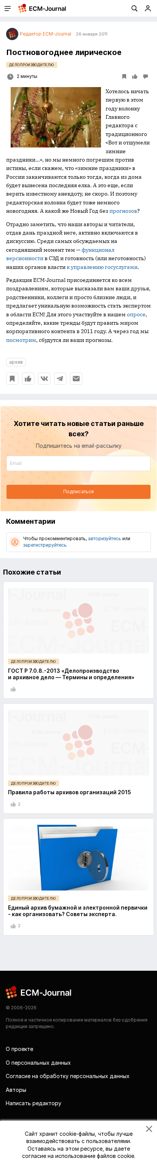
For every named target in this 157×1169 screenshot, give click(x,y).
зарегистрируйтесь (45, 545)
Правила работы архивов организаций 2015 (69, 792)
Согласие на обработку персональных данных (68, 1076)
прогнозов (123, 210)
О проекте (19, 1049)
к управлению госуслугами (102, 267)
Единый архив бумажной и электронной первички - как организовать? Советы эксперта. (77, 910)
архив (16, 362)
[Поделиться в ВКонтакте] (44, 378)
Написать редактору (33, 1103)
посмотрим (21, 340)
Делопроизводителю (31, 65)
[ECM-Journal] (39, 991)
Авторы (16, 1089)
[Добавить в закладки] (12, 378)
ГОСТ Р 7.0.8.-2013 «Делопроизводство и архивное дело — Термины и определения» (71, 673)
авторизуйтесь (104, 538)
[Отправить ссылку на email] (76, 378)
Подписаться (78, 491)
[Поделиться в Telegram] (60, 378)
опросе (136, 314)
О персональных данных (38, 1062)
